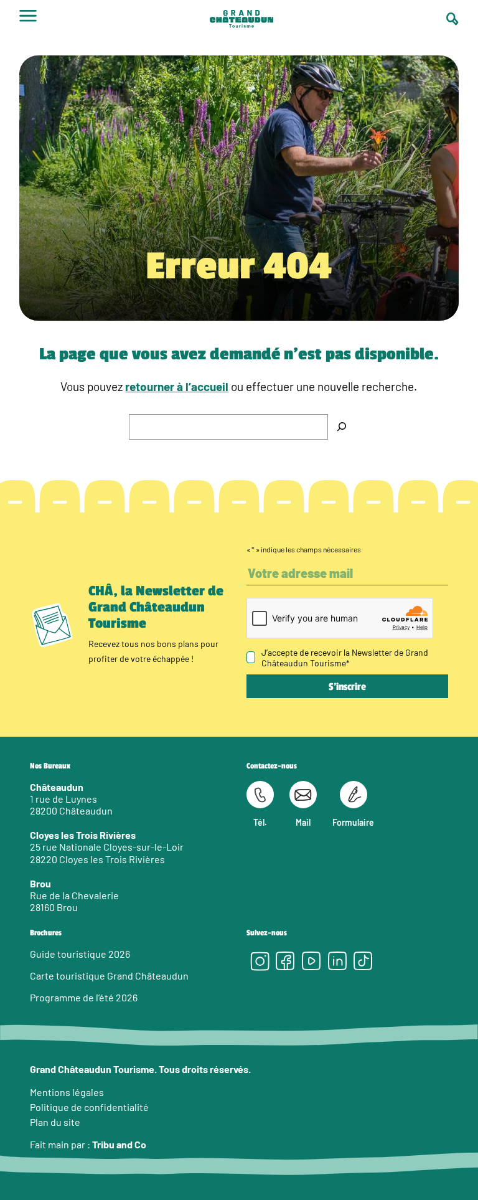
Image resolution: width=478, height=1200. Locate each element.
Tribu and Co (119, 1144)
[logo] (241, 20)
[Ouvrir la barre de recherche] (452, 19)
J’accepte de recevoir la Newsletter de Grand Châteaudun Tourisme (344, 657)
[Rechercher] (341, 427)
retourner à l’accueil (176, 386)
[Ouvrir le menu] (28, 20)
